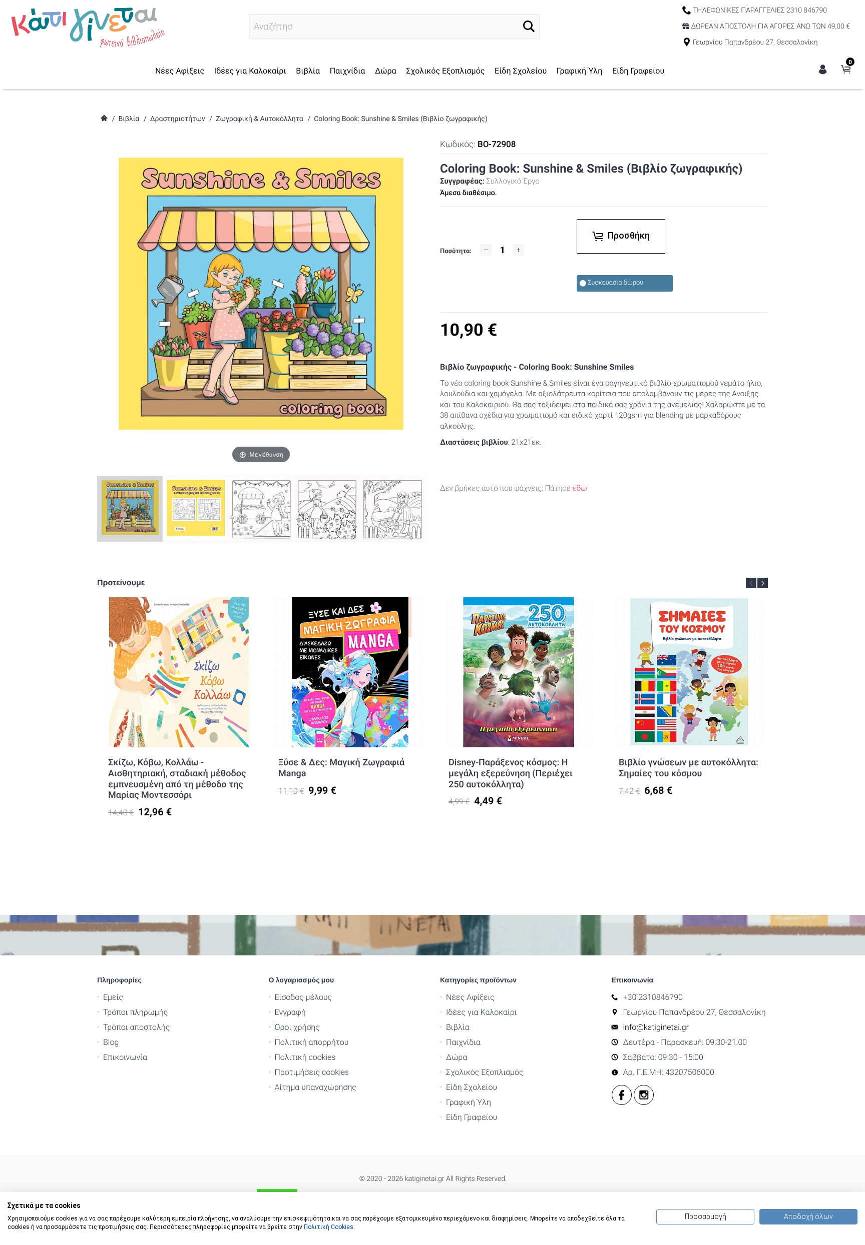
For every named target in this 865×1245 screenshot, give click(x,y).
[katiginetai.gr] (87, 26)
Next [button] (762, 583)
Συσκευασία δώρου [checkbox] (615, 283)
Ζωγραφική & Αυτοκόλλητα (259, 119)
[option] (178, 707)
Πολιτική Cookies (328, 1226)
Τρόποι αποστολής (136, 1027)
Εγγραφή (290, 1012)
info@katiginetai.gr (656, 1027)
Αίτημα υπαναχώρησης (315, 1087)
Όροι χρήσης (297, 1027)
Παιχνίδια (347, 71)
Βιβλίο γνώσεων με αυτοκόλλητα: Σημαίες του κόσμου (688, 768)
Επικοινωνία (125, 1057)
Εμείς (113, 997)
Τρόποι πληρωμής (135, 1012)
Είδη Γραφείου (638, 71)
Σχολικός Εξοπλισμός (445, 71)
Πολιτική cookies (305, 1057)
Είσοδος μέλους (303, 997)
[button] (529, 26)
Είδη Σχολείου (521, 71)
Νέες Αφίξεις (179, 71)
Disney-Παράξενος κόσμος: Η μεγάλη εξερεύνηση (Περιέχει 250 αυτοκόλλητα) (511, 773)
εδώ (580, 488)
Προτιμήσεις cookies (312, 1072)
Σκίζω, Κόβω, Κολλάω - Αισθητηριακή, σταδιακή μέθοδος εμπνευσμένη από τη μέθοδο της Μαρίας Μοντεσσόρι (177, 778)
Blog (111, 1042)
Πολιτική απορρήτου (312, 1042)
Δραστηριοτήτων (177, 119)
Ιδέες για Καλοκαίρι (250, 71)
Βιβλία (308, 71)
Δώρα (385, 71)
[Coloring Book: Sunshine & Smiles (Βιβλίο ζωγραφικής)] (195, 508)
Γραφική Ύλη (580, 71)
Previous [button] (751, 583)
